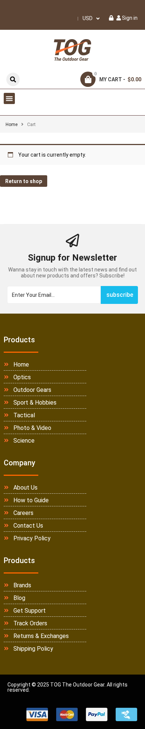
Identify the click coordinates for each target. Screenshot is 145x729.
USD (88, 18)
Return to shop (23, 181)
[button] (9, 98)
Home (11, 124)
